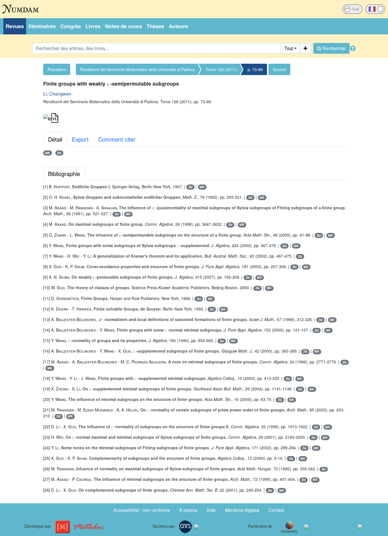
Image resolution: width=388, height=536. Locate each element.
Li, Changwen (57, 93)
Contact (276, 510)
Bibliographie (64, 173)
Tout (288, 48)
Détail (55, 139)
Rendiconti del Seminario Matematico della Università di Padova (137, 69)
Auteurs (178, 26)
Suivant (279, 69)
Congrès (70, 26)
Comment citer (116, 139)
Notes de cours (123, 26)
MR (47, 153)
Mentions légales (242, 510)
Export (80, 139)
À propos (188, 510)
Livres (93, 26)
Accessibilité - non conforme (141, 510)
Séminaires (42, 26)
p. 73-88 (255, 69)
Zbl (59, 153)
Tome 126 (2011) (221, 69)
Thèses (155, 26)
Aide (211, 510)
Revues (15, 26)
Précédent (56, 69)
